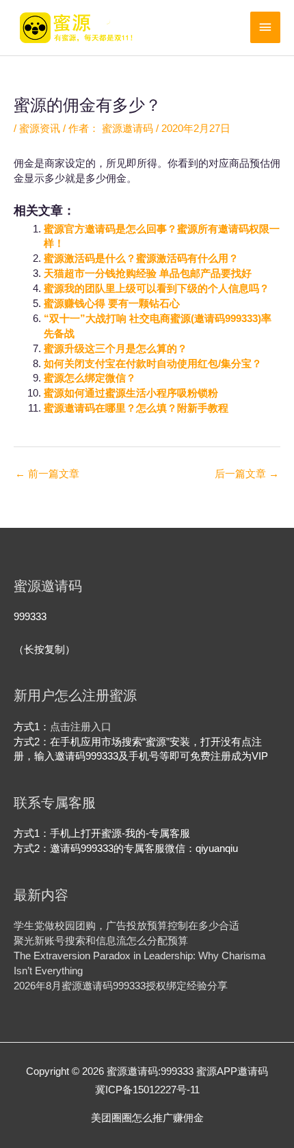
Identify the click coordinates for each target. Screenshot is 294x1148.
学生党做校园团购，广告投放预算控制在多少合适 (126, 925)
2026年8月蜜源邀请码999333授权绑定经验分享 (121, 985)
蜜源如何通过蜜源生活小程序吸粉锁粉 (131, 393)
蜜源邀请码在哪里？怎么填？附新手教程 (136, 408)
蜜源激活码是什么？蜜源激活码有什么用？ (141, 258)
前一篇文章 (47, 473)
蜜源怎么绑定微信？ (90, 378)
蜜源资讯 (39, 128)
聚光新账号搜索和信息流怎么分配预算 (101, 940)
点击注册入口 (80, 726)
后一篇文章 (247, 473)
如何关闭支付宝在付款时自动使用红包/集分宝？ (153, 363)
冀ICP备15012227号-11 (147, 1089)
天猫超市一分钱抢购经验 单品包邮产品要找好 (148, 273)
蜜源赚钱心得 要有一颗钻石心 (112, 303)
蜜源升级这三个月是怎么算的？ (115, 348)
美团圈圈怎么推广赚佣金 (147, 1117)
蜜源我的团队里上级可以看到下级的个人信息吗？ (156, 288)
